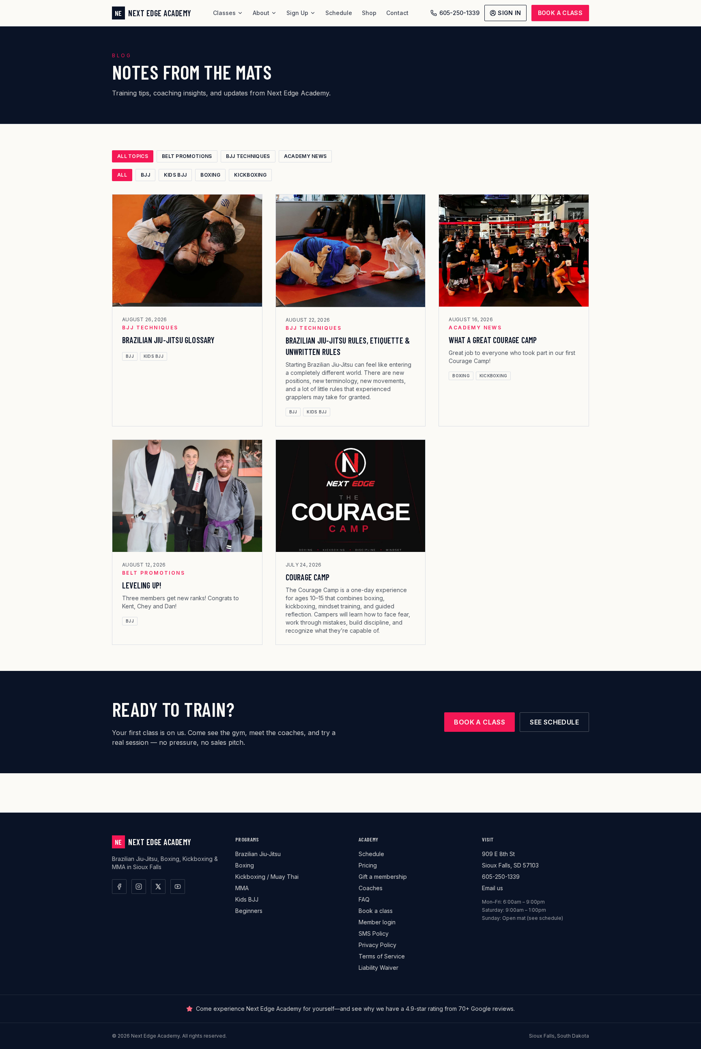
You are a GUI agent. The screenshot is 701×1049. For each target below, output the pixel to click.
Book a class (479, 722)
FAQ (364, 899)
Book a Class (560, 12)
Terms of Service (382, 956)
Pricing (368, 865)
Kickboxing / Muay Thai (267, 876)
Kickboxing (250, 175)
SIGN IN (509, 12)
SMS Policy (374, 933)
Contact (397, 12)
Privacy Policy (377, 944)
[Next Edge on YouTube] (177, 886)
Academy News (305, 156)
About (261, 12)
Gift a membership (383, 876)
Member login (377, 922)
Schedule (338, 12)
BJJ (145, 175)
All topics (132, 156)
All (122, 175)
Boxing (210, 175)
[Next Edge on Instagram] (138, 886)
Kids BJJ (175, 175)
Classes (224, 12)
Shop (369, 12)
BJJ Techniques (248, 156)
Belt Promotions (187, 156)
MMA (242, 888)
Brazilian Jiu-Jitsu (258, 853)
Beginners (248, 910)
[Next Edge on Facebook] (119, 886)
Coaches (371, 888)
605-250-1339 (459, 12)
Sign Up (297, 12)
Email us (492, 888)
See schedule (554, 722)
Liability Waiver (378, 967)
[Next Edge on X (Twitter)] (158, 886)
